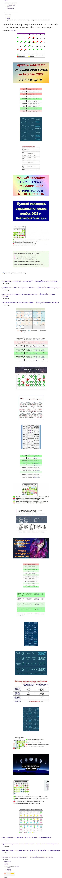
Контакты (6, 863)
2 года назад (13, 30)
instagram (9, 869)
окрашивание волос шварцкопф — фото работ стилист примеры (26, 837)
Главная (8, 6)
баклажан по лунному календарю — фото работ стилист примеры (27, 857)
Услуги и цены (7, 861)
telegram (9, 867)
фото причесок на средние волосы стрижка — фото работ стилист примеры (31, 850)
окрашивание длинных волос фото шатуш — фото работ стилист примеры (30, 844)
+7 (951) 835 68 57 (11, 5)
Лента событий (10, 8)
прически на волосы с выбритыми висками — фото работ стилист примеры (31, 288)
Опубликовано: (6, 30)
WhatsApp (9, 870)
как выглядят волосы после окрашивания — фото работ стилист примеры (30, 303)
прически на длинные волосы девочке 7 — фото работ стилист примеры (30, 281)
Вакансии (6, 864)
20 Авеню (6, 0)
